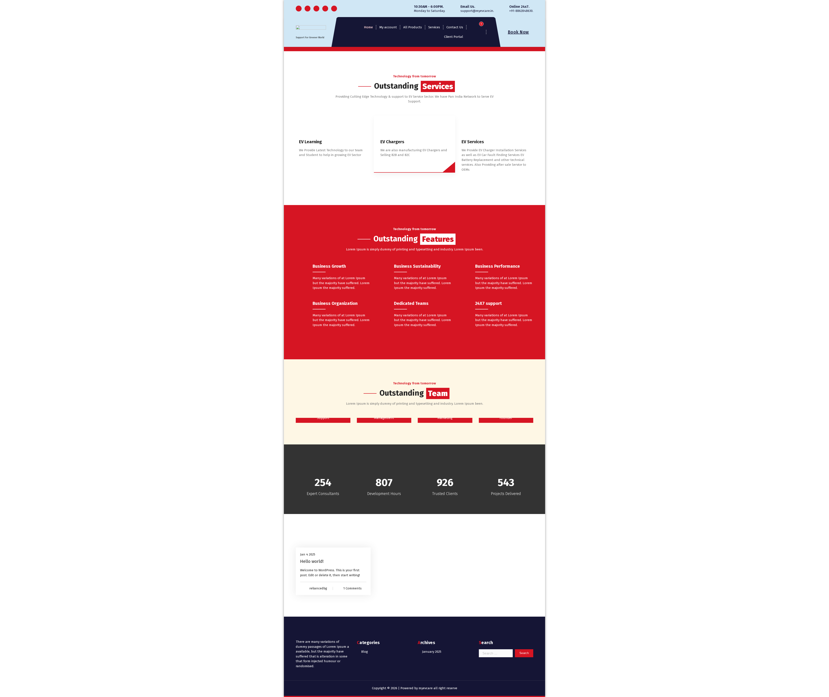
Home (368, 27)
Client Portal (453, 37)
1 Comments (352, 588)
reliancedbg (318, 588)
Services (434, 27)
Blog (364, 652)
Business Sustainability (417, 266)
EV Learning (310, 141)
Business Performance (497, 266)
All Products (412, 27)
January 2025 (431, 652)
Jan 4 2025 (307, 554)
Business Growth (329, 266)
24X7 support (488, 303)
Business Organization (335, 303)
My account (388, 27)
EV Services (473, 141)
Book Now (518, 32)
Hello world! (312, 561)
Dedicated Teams (411, 303)
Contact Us (454, 27)
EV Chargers (392, 141)
